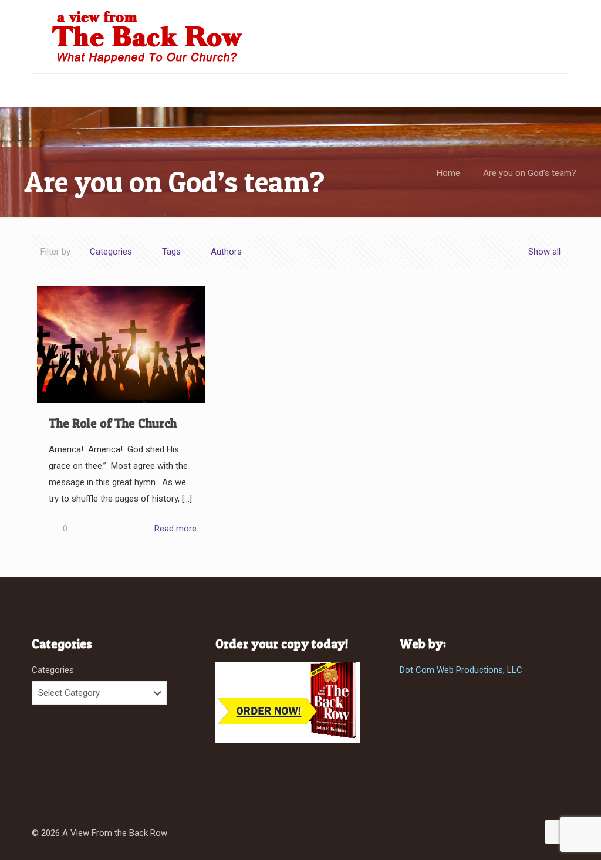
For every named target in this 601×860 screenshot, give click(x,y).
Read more (175, 528)
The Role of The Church (113, 423)
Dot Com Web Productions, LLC (461, 670)
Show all (544, 251)
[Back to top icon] (557, 832)
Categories (111, 251)
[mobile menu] (42, 90)
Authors (226, 251)
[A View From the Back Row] (147, 36)
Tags (171, 251)
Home (448, 173)
